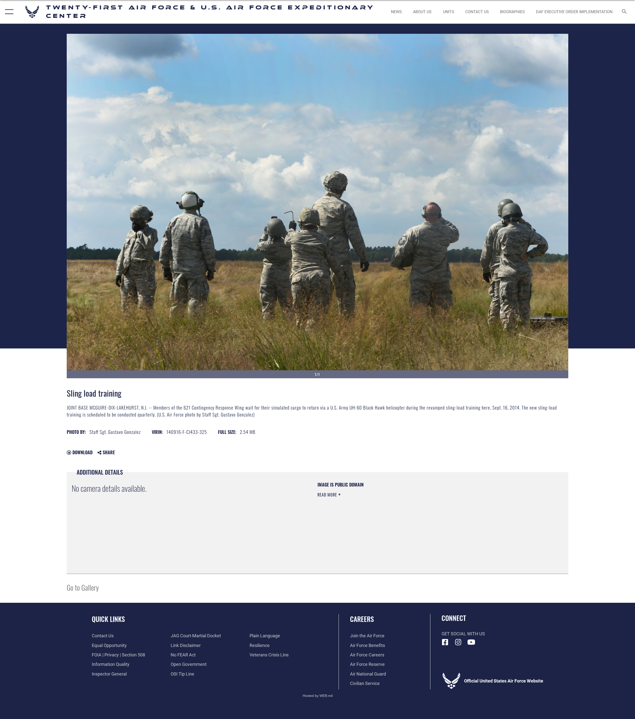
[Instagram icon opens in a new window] (458, 642)
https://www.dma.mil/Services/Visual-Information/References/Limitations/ (376, 519)
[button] (8, 12)
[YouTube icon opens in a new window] (471, 642)
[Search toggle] (624, 11)
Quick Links (108, 619)
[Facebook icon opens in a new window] (445, 642)
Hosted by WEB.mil (318, 696)
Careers (362, 619)
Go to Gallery (83, 587)
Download (82, 452)
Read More (328, 495)
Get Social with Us (463, 633)
